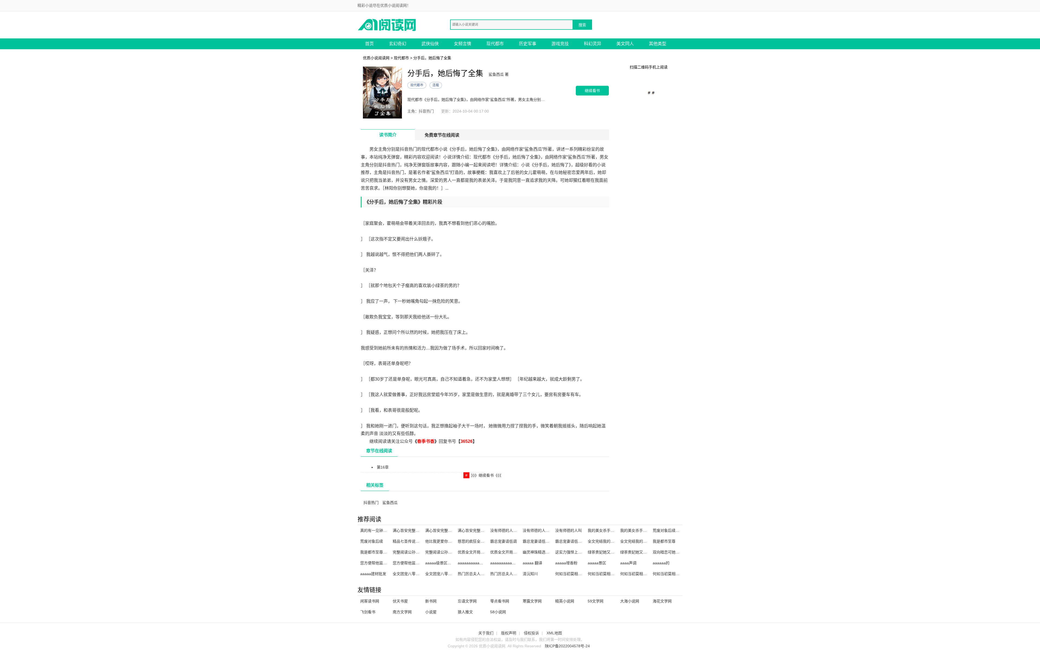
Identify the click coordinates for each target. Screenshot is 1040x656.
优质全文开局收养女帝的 (478, 552)
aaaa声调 (628, 563)
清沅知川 (530, 574)
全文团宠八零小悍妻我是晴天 (417, 574)
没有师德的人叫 (568, 530)
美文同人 (625, 43)
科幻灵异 (592, 43)
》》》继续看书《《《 (486, 475)
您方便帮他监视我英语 (412, 563)
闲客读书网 (369, 601)
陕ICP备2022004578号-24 (567, 646)
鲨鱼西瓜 (390, 502)
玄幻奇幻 (397, 43)
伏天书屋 (400, 601)
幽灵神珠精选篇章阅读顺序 (545, 552)
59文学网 (595, 601)
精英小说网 (564, 601)
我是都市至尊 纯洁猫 (377, 552)
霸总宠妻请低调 (503, 541)
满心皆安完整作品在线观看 (480, 530)
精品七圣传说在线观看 (412, 541)
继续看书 (592, 90)
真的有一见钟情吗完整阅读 (383, 530)
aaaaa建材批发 (373, 574)
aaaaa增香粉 (566, 563)
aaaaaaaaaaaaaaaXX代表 (480, 563)
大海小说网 (629, 601)
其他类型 (657, 43)
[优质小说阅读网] (387, 24)
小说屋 (431, 612)
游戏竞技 (560, 43)
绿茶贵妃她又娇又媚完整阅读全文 (616, 552)
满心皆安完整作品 (440, 530)
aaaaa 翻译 (532, 563)
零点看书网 (499, 601)
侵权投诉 (531, 633)
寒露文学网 (532, 601)
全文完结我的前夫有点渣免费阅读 (648, 541)
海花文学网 (662, 601)
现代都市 (495, 43)
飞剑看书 (367, 612)
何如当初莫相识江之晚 (607, 574)
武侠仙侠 (430, 43)
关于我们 (485, 633)
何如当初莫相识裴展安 (574, 574)
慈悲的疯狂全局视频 (475, 541)
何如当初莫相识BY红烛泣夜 (643, 574)
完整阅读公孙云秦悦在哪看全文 (419, 552)
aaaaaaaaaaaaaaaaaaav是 (513, 563)
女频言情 (462, 43)
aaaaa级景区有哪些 (442, 563)
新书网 (431, 601)
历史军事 (527, 43)
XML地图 (554, 633)
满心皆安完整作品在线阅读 (415, 530)
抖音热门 (371, 502)
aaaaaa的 (661, 563)
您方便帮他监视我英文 (379, 563)
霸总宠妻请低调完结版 (574, 541)
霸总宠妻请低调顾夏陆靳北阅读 (549, 541)
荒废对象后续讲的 (668, 530)
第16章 (383, 467)
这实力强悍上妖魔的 (572, 552)
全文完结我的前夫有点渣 (608, 541)
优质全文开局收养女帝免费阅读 (516, 552)
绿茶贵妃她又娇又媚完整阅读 (645, 552)
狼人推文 (465, 612)
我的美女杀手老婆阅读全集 (643, 530)
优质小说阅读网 (376, 58)
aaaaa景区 (597, 563)
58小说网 (498, 612)
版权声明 (508, 633)
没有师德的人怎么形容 (542, 530)
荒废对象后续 (371, 541)
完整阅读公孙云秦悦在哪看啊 (449, 552)
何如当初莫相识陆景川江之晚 (677, 574)
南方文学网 (402, 612)
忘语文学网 (467, 601)
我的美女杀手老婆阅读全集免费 (614, 530)
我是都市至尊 (664, 541)
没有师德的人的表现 (507, 530)
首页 (369, 43)
